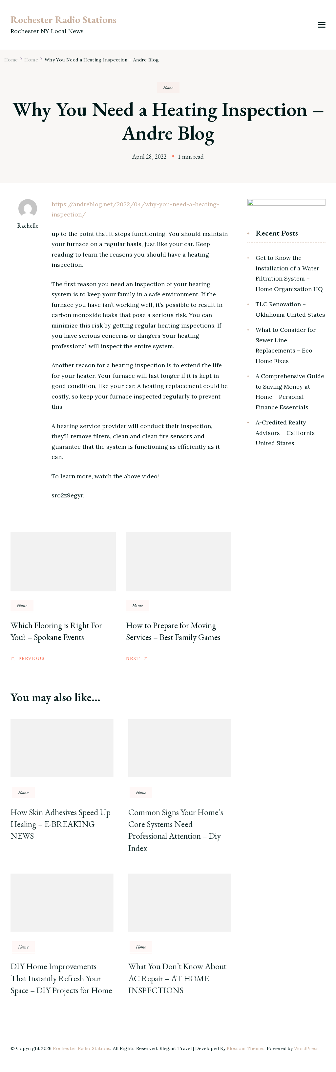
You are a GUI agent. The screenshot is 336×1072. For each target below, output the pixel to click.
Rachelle (27, 225)
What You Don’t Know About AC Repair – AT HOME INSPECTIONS (177, 978)
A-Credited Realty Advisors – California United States (285, 433)
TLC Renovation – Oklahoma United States (290, 309)
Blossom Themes (245, 1048)
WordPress (306, 1048)
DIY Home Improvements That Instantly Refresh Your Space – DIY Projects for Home (61, 978)
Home (168, 87)
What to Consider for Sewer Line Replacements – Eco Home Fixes (286, 345)
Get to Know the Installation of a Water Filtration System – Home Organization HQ (289, 273)
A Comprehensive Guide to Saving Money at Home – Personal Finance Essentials (290, 391)
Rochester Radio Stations (63, 19)
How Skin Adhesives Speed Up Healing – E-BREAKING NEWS (60, 824)
